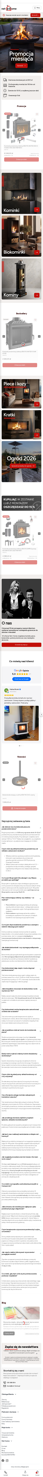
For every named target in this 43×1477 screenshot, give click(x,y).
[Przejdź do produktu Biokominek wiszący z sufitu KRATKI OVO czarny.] (20, 777)
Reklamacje (5, 1402)
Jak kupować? (6, 1404)
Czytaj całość (9, 1333)
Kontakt (4, 1446)
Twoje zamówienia (8, 1433)
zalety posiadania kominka (32, 1334)
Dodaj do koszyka (19, 808)
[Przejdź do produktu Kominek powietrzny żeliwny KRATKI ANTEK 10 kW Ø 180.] (20, 333)
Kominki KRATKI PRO (8, 1455)
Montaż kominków (8, 1453)
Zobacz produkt (21, 159)
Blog (3, 1450)
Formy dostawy (7, 1419)
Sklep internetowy (19, 1467)
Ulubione (5, 1437)
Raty (3, 1424)
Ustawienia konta (7, 1435)
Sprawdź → (35, 15)
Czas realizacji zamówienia (11, 1421)
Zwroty (4, 1400)
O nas (4, 1448)
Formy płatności (7, 1417)
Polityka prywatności (9, 1406)
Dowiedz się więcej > (21, 645)
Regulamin (5, 1408)
